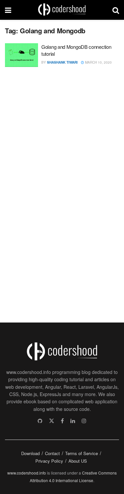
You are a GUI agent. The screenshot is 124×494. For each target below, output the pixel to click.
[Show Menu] (8, 10)
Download (30, 453)
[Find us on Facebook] (62, 420)
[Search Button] (115, 10)
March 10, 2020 (98, 62)
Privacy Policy (49, 461)
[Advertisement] (54, 192)
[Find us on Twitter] (51, 420)
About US (77, 461)
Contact (52, 453)
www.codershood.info (26, 473)
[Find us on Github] (40, 420)
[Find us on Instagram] (84, 420)
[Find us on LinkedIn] (72, 420)
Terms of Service (81, 453)
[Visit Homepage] (62, 9)
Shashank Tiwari (62, 62)
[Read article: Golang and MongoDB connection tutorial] (21, 55)
